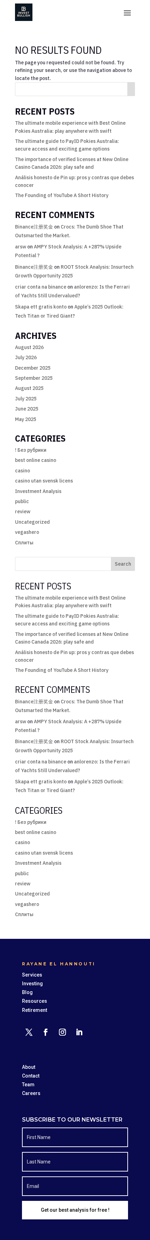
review (22, 511)
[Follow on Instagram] (62, 1032)
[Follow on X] (29, 1032)
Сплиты (24, 542)
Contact (30, 1076)
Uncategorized (32, 522)
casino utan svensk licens (44, 481)
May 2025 (25, 419)
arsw (20, 247)
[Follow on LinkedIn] (79, 1032)
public (22, 501)
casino (22, 470)
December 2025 (33, 368)
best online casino (35, 460)
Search (123, 564)
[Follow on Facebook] (46, 1032)
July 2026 (26, 357)
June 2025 (26, 409)
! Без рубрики (30, 450)
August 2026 (29, 347)
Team (28, 1084)
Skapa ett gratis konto (41, 307)
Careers (31, 1093)
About (28, 1067)
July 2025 (26, 399)
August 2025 (29, 388)
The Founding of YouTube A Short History (61, 195)
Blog (27, 992)
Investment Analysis (38, 491)
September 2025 (34, 378)
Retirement (34, 1010)
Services (32, 975)
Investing (32, 983)
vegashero (27, 532)
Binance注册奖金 (34, 227)
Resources (34, 1001)
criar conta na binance (40, 287)
